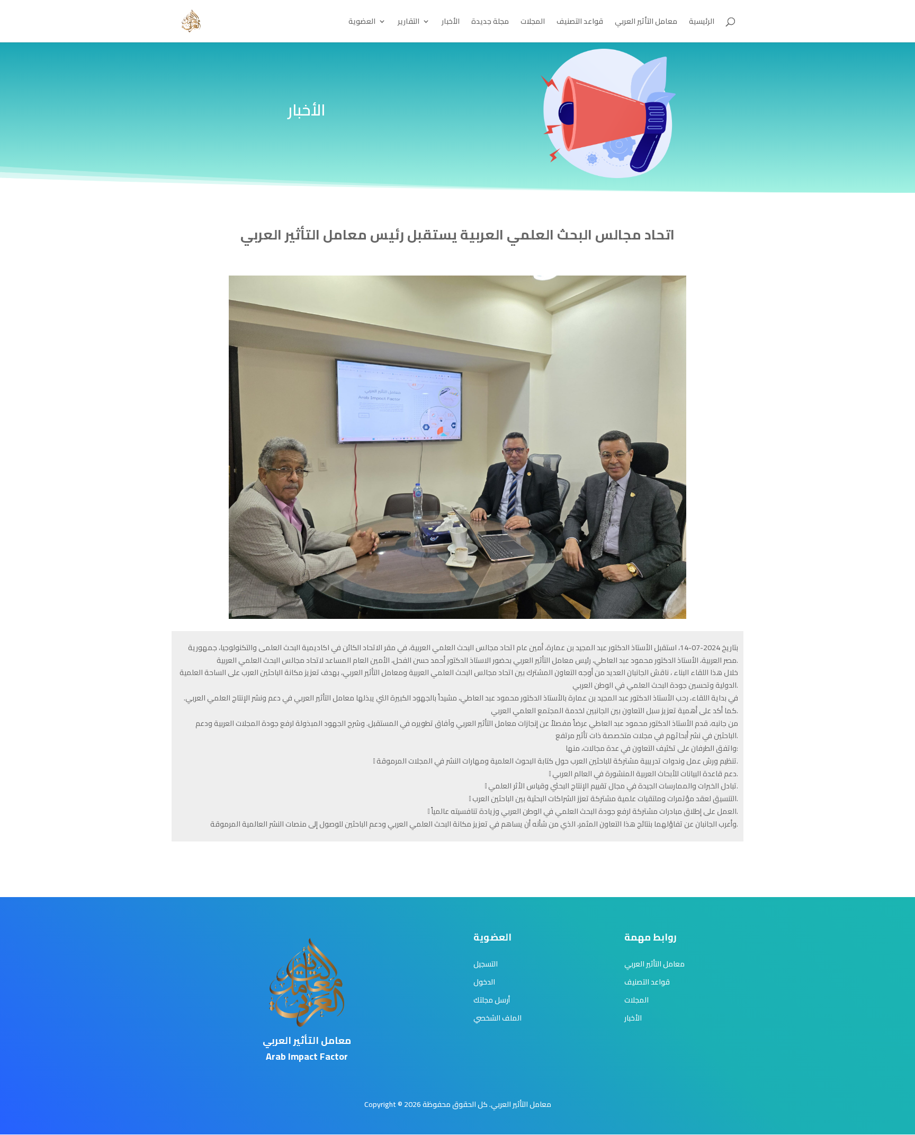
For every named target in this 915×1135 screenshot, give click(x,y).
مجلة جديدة (490, 22)
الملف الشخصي (497, 1018)
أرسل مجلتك (491, 1000)
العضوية (361, 22)
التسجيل (485, 964)
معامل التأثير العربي (646, 22)
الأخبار (451, 22)
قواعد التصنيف (580, 22)
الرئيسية (701, 22)
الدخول (484, 982)
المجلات (533, 22)
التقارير (408, 22)
